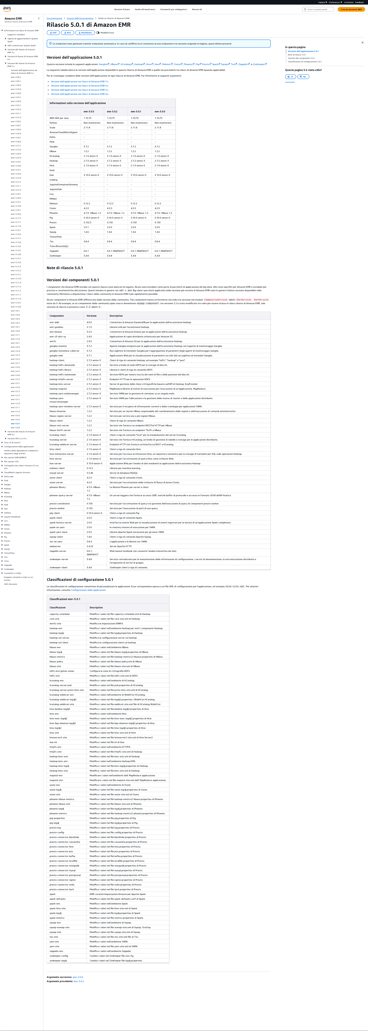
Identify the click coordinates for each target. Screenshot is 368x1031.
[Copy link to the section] (44, 57)
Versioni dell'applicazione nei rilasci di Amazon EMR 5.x (79, 89)
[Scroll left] (112, 9)
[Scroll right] (204, 9)
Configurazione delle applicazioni (88, 590)
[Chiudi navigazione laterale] (39, 18)
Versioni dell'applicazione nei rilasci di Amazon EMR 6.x (79, 85)
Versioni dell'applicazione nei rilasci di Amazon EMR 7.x (79, 81)
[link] (114, 18)
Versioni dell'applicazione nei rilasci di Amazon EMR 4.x (79, 93)
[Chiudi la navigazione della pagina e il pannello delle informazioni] (363, 42)
